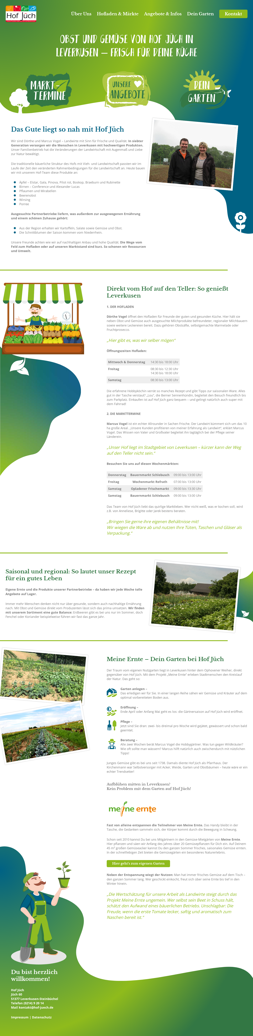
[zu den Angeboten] (126, 90)
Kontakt (233, 13)
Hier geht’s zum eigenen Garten (138, 863)
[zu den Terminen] (49, 90)
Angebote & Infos (163, 13)
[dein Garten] (204, 90)
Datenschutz (42, 1017)
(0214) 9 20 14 (34, 1003)
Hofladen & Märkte (118, 13)
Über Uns (81, 13)
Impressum (20, 1017)
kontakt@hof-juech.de (36, 1007)
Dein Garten (200, 13)
